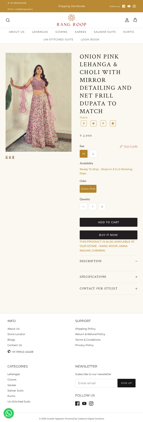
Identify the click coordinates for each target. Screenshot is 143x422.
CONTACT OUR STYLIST (99, 289)
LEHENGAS (40, 32)
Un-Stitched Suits (18, 401)
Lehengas (13, 374)
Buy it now (108, 235)
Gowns (11, 379)
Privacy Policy (84, 345)
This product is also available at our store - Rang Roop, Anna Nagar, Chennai (107, 246)
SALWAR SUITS (105, 32)
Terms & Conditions (88, 339)
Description (91, 261)
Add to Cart (108, 222)
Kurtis (11, 396)
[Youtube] (129, 6)
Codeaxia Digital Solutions (91, 418)
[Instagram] (134, 6)
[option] (39, 102)
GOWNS (61, 32)
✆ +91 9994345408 (17, 3)
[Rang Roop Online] (71, 20)
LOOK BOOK (90, 39)
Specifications (93, 277)
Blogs (11, 339)
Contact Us (14, 345)
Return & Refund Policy (90, 334)
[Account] (126, 20)
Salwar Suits (15, 390)
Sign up (126, 383)
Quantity (85, 199)
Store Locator (16, 334)
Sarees (11, 385)
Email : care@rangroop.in (20, 9)
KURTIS (128, 32)
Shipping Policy (85, 328)
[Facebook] (123, 6)
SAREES (80, 32)
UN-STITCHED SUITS (58, 39)
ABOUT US (17, 32)
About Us (13, 328)
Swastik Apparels (55, 418)
